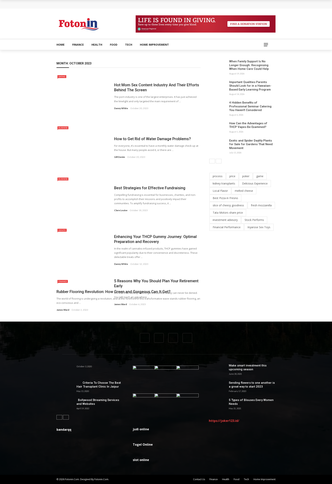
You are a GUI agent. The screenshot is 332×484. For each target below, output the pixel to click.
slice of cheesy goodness (228, 205)
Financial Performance (227, 227)
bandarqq (63, 429)
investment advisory (225, 220)
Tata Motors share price (228, 212)
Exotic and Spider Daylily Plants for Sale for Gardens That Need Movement (251, 144)
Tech (128, 44)
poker (245, 176)
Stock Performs (254, 220)
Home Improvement (154, 44)
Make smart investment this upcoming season (247, 367)
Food (113, 44)
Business (62, 128)
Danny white (121, 108)
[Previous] (212, 161)
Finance (78, 44)
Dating (61, 76)
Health (96, 44)
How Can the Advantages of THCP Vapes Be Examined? (248, 125)
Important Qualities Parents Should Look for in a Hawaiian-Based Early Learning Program (250, 85)
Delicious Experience (255, 183)
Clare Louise (120, 210)
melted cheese (244, 191)
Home (60, 44)
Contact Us (199, 479)
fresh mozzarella (261, 205)
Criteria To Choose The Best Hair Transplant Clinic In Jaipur (98, 384)
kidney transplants (224, 183)
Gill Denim (119, 157)
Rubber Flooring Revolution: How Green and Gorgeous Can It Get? (113, 291)
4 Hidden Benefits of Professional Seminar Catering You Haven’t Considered (250, 106)
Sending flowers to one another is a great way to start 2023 (252, 384)
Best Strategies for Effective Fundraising (149, 188)
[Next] (219, 161)
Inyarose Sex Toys (258, 227)
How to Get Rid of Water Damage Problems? (152, 139)
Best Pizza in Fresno (225, 198)
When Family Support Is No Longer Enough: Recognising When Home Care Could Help (118, 4)
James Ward (62, 309)
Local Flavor (220, 191)
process (217, 176)
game (259, 176)
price (232, 176)
